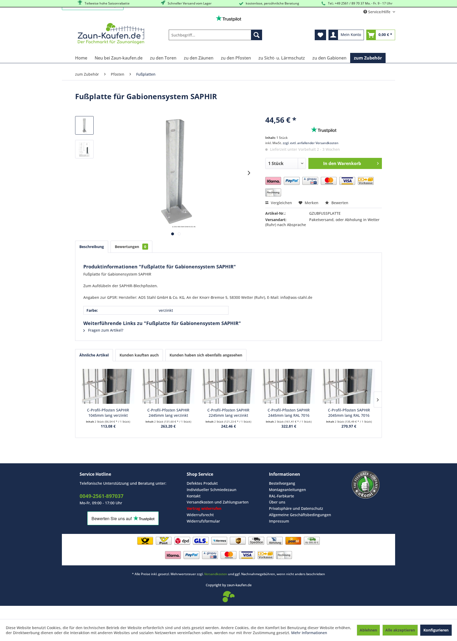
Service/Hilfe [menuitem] (379, 11)
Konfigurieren (436, 630)
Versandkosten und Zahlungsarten (218, 502)
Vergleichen (281, 202)
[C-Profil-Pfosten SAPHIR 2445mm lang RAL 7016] (289, 386)
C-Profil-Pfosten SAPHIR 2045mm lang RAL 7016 (349, 413)
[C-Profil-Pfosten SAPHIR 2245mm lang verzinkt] (228, 386)
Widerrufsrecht (200, 514)
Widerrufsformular (203, 521)
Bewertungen (130, 246)
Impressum (279, 521)
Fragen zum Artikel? (105, 330)
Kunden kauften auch (139, 355)
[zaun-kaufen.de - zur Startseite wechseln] (111, 33)
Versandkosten (215, 574)
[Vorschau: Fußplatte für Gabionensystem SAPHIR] (84, 125)
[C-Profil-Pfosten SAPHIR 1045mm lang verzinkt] (108, 386)
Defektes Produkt (202, 483)
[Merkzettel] (320, 35)
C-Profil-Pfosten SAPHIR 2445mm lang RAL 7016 (289, 413)
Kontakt (193, 495)
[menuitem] (215, 35)
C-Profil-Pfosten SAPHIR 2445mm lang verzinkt (168, 413)
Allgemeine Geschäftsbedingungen (300, 514)
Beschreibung (91, 246)
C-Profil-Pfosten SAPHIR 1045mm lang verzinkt (108, 413)
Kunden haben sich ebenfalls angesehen (206, 355)
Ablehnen (368, 630)
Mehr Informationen (309, 632)
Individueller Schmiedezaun (211, 489)
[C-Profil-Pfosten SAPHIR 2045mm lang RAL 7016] (349, 386)
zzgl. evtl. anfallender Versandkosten (311, 143)
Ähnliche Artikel (94, 355)
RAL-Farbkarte (281, 495)
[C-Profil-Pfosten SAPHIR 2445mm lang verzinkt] (168, 386)
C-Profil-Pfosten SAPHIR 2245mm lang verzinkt (228, 413)
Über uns (277, 502)
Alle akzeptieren (400, 630)
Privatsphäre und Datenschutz (296, 508)
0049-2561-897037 (102, 496)
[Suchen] (256, 35)
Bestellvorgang (282, 483)
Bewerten (339, 202)
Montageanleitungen (287, 489)
